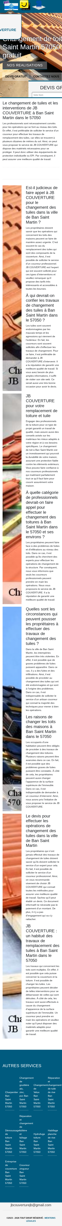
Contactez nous (46, 76)
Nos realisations (25, 65)
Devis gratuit (16, 76)
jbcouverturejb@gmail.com (31, 1205)
